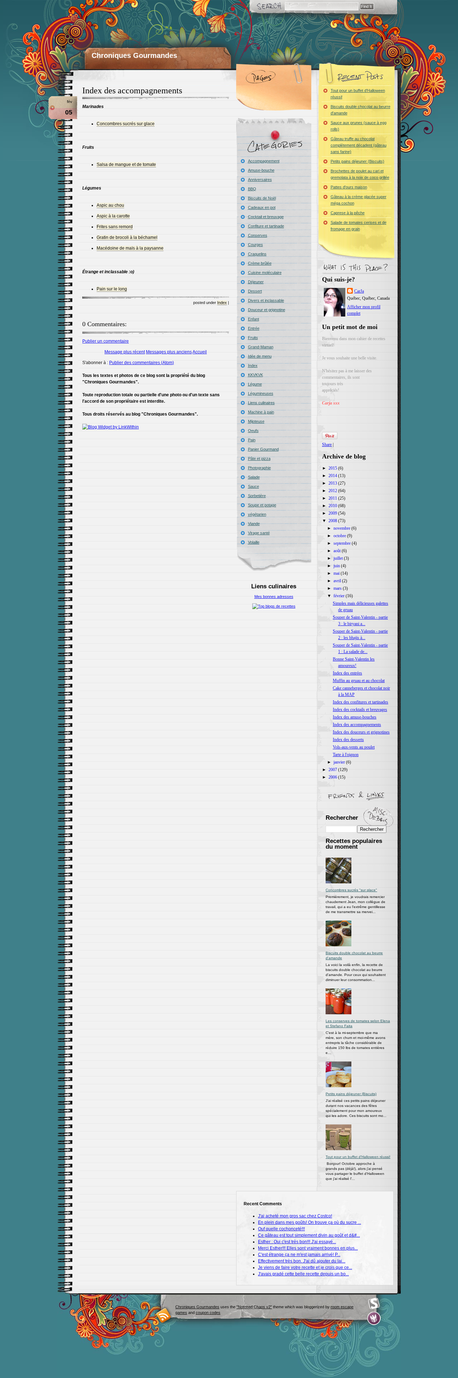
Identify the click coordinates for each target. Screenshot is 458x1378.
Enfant (253, 319)
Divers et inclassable (266, 300)
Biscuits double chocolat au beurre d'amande (360, 109)
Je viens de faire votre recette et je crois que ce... (305, 1267)
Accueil (200, 351)
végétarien (257, 514)
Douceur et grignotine (266, 310)
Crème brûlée (260, 263)
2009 (333, 513)
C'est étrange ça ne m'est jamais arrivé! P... (299, 1254)
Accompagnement (263, 161)
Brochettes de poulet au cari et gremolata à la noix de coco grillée (360, 174)
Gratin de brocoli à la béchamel (127, 237)
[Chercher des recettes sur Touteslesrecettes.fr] (274, 606)
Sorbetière (257, 496)
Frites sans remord (115, 226)
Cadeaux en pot (262, 207)
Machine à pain (261, 412)
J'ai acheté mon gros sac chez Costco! (295, 1215)
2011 (333, 498)
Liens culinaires (261, 403)
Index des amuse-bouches (354, 717)
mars (338, 588)
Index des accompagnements (132, 90)
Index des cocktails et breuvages (360, 709)
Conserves (257, 235)
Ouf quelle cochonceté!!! (281, 1228)
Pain (251, 440)
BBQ (252, 189)
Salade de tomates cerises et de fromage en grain (358, 225)
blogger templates (163, 1315)
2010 (333, 505)
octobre (340, 535)
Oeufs (253, 430)
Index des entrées (347, 673)
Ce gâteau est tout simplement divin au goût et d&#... (309, 1235)
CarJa (359, 291)
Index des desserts (348, 739)
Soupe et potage (262, 505)
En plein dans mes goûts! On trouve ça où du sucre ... (309, 1222)
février (339, 595)
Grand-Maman (260, 347)
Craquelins (257, 254)
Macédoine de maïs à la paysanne (130, 248)
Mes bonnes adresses (273, 596)
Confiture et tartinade (266, 226)
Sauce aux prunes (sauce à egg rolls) (358, 126)
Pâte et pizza (259, 458)
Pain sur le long (112, 288)
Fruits (253, 337)
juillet (338, 558)
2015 (333, 468)
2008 (333, 520)
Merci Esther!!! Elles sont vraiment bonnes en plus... (308, 1248)
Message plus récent (124, 351)
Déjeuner (256, 282)
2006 (333, 777)
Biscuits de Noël (262, 198)
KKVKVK (255, 375)
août (337, 550)
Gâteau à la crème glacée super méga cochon (358, 200)
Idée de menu (260, 356)
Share (327, 444)
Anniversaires (260, 179)
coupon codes (208, 1312)
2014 (333, 475)
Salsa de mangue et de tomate (126, 164)
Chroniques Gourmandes (134, 55)
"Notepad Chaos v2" (254, 1307)
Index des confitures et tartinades (360, 702)
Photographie (259, 468)
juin (337, 565)
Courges (255, 244)
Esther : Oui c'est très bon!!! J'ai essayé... (297, 1241)
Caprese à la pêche (348, 213)
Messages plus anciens (169, 351)
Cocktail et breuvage (266, 217)
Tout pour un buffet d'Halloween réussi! (358, 93)
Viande (254, 523)
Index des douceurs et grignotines (361, 732)
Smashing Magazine (374, 1303)
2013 (333, 483)
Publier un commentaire (105, 341)
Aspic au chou (110, 205)
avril (337, 580)
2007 (333, 769)
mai (337, 573)
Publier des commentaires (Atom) (141, 362)
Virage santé (259, 533)
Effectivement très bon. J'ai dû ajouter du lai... (301, 1261)
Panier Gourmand (263, 449)
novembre (342, 528)
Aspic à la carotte (113, 216)
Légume (255, 384)
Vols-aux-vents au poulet (354, 747)
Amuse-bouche (261, 170)
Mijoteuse (256, 421)
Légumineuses (260, 393)
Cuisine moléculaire (265, 272)
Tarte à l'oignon (346, 754)
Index (222, 302)
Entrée (253, 328)
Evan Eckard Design (374, 1318)
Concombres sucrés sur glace (126, 123)
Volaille (253, 542)
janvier (339, 762)
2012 (333, 490)
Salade (254, 477)
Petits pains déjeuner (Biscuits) (357, 161)
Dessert (255, 291)
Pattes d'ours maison (349, 187)
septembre (342, 543)
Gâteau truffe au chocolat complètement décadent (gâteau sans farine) (358, 145)
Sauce (253, 486)
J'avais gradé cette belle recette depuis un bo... (303, 1273)
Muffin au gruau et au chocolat (359, 680)
